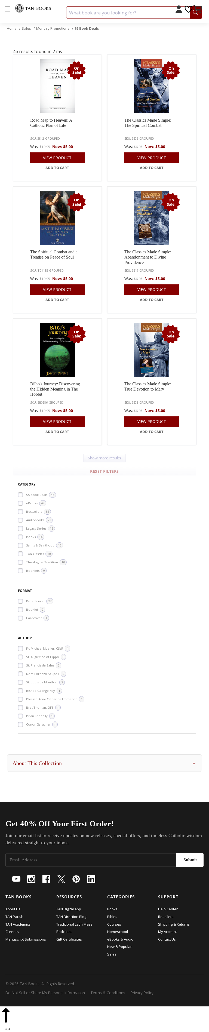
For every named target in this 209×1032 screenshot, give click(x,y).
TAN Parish (14, 916)
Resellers (166, 916)
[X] (61, 879)
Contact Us (167, 939)
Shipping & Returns (174, 924)
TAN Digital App (68, 909)
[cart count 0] (198, 10)
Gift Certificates (69, 939)
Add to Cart (57, 167)
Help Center (168, 909)
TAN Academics (17, 924)
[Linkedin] (91, 879)
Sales (111, 954)
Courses (114, 924)
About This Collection (104, 763)
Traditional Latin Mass (74, 924)
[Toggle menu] (7, 8)
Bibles (112, 916)
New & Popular (119, 946)
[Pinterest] (76, 879)
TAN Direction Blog (71, 916)
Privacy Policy (142, 992)
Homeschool (117, 931)
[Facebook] (46, 879)
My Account (167, 931)
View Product (57, 157)
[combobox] (134, 12)
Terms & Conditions (107, 992)
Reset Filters (104, 471)
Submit (190, 860)
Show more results (104, 457)
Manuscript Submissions (25, 939)
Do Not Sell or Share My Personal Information (45, 992)
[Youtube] (16, 879)
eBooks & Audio (120, 939)
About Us (12, 909)
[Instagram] (31, 879)
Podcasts (64, 931)
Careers (12, 931)
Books (112, 909)
